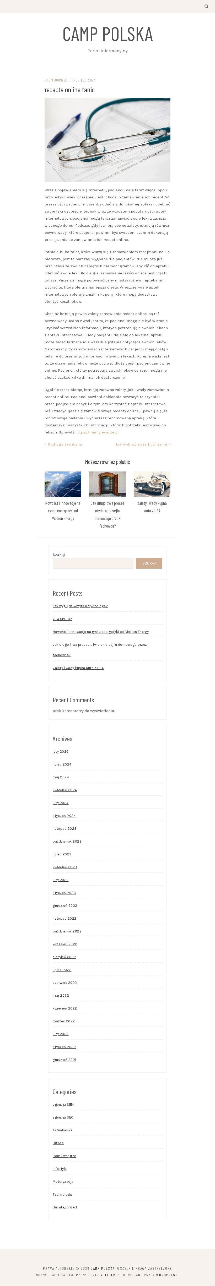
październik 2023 (67, 841)
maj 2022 (61, 995)
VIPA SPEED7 (62, 619)
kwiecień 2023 (65, 867)
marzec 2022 (64, 1021)
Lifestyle (60, 1169)
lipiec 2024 (62, 764)
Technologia (63, 1194)
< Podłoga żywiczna (63, 444)
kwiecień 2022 (65, 1008)
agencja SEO (63, 1117)
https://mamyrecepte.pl (97, 432)
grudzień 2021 (64, 1060)
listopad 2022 (65, 918)
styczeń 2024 (64, 816)
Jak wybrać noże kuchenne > (142, 444)
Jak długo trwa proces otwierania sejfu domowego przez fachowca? (100, 650)
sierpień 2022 (64, 957)
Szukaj (59, 554)
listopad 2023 (65, 829)
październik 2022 (67, 931)
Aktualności (62, 1130)
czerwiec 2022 (65, 983)
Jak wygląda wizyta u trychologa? (80, 606)
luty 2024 (61, 803)
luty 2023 (61, 880)
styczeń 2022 (64, 1047)
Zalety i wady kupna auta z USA (78, 668)
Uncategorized (56, 80)
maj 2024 (61, 777)
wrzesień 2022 (65, 944)
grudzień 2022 (65, 906)
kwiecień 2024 (65, 790)
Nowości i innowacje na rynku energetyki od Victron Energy (62, 510)
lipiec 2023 (62, 854)
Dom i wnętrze (64, 1156)
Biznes (58, 1143)
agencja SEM (63, 1104)
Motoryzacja (63, 1182)
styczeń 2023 (64, 893)
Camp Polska (107, 33)
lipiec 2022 (62, 970)
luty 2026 (61, 751)
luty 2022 (61, 1034)
